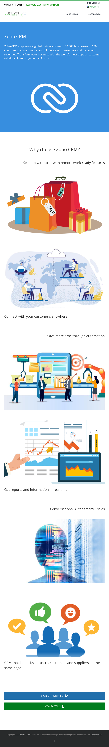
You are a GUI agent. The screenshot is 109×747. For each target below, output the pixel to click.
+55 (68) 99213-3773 (31, 4)
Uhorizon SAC (25, 734)
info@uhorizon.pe (51, 4)
